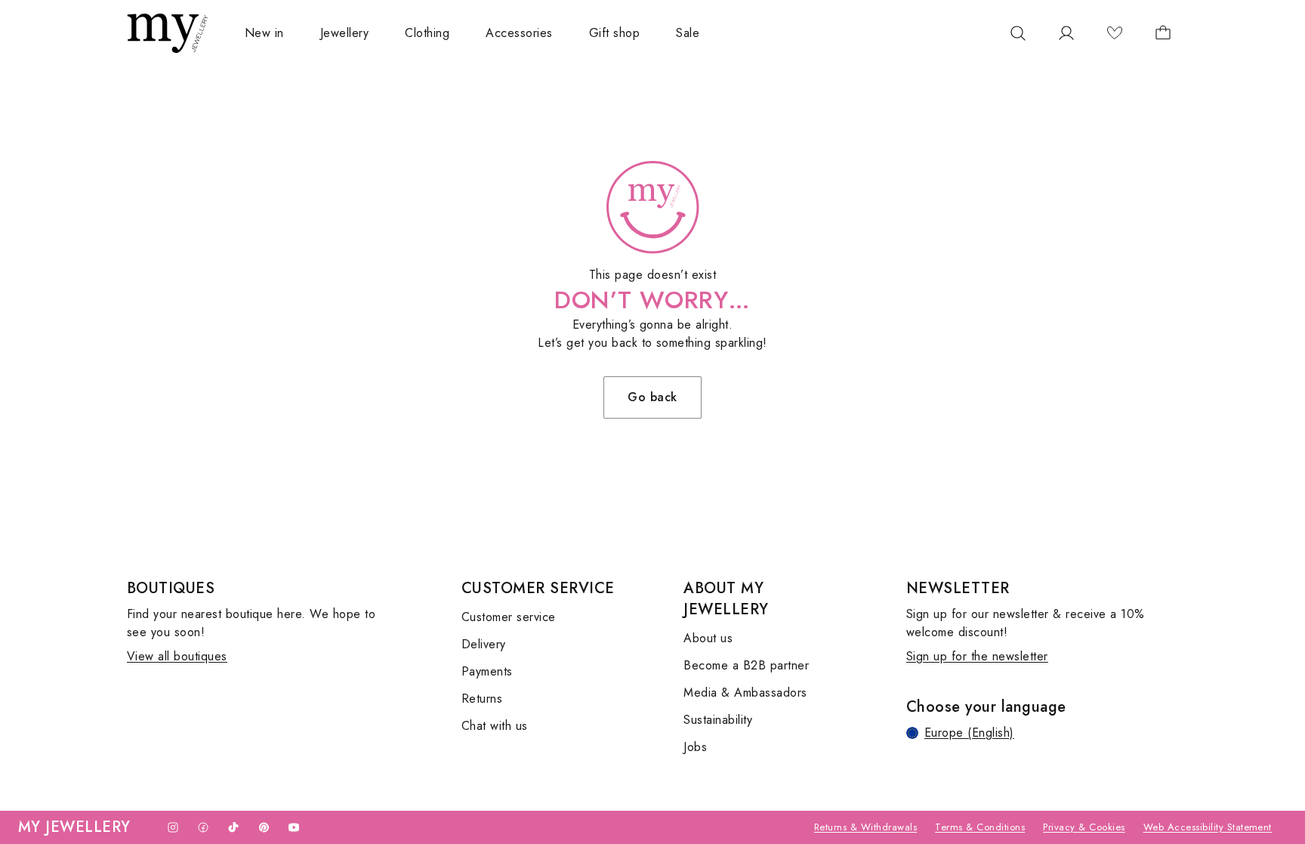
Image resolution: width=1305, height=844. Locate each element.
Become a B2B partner (746, 665)
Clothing (427, 33)
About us (708, 638)
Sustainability (717, 719)
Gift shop (614, 33)
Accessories (519, 33)
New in (264, 33)
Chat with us (494, 725)
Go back (652, 397)
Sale (687, 33)
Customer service (508, 617)
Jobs (695, 747)
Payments (487, 671)
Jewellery (344, 33)
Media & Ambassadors (745, 692)
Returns (481, 698)
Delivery (483, 644)
